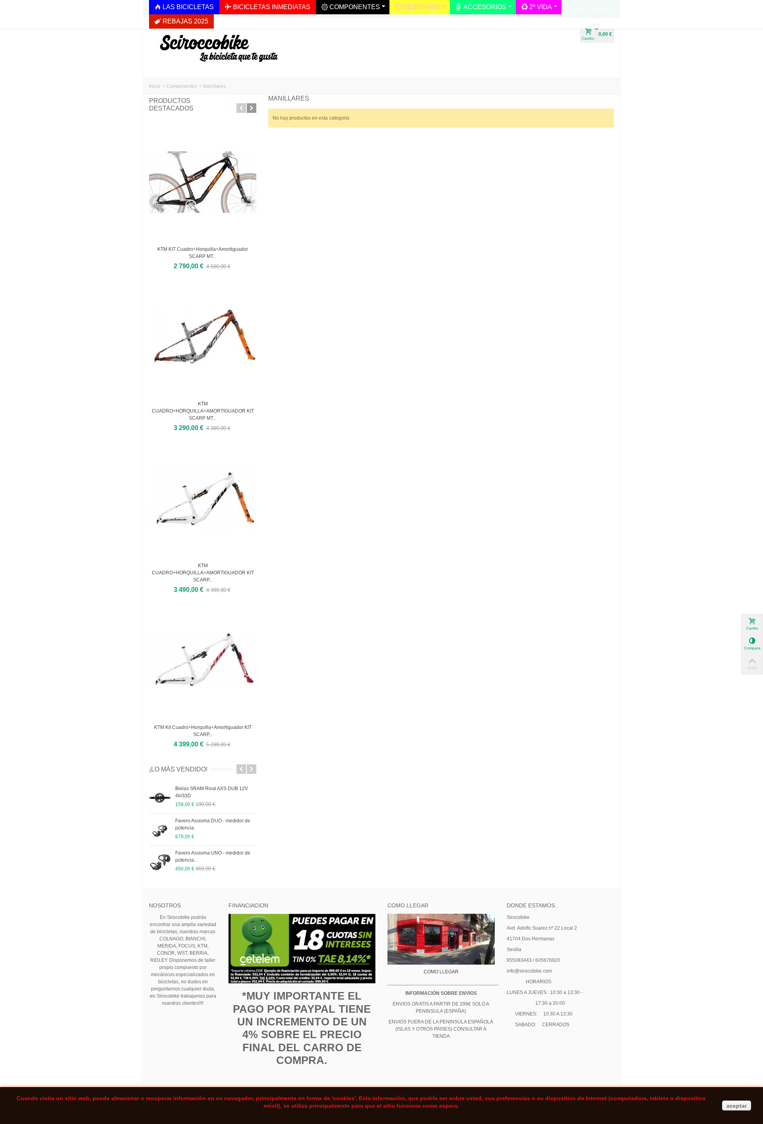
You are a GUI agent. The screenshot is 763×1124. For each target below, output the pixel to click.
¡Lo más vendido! (178, 769)
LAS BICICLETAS (188, 7)
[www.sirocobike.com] (216, 45)
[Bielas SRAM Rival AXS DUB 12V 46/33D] (160, 797)
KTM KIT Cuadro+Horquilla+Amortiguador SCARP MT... (202, 252)
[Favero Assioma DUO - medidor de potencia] (160, 830)
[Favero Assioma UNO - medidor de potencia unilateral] (160, 862)
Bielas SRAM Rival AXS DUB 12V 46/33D (211, 792)
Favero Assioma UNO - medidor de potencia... (212, 856)
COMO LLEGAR (441, 972)
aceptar (736, 1106)
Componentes (182, 86)
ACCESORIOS (484, 7)
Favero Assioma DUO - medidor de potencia (212, 824)
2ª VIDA (540, 7)
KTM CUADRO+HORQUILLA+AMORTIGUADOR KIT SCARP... (203, 573)
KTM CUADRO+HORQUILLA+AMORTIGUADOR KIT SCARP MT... (203, 411)
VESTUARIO (421, 7)
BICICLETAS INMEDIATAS (271, 7)
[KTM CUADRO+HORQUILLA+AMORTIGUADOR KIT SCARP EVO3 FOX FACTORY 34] (202, 498)
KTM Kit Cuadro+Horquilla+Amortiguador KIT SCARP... (203, 731)
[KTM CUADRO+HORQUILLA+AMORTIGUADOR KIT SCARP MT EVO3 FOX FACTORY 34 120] (202, 336)
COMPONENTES (354, 7)
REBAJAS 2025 (185, 21)
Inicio (155, 86)
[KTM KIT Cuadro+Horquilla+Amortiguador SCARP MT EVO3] (202, 182)
